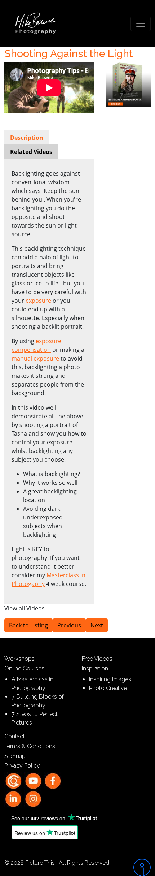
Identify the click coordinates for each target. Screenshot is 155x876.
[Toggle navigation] (140, 24)
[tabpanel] (49, 378)
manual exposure (35, 358)
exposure (39, 301)
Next (96, 625)
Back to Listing (28, 625)
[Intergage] (136, 867)
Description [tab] (26, 138)
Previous (69, 625)
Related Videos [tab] (31, 152)
